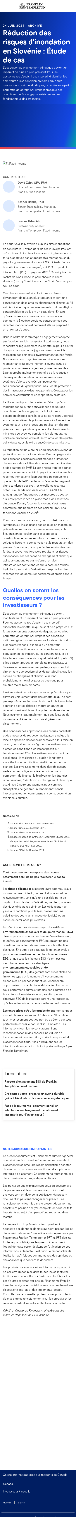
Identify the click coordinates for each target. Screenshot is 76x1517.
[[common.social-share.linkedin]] (12, 1061)
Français (7, 1502)
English (21, 1502)
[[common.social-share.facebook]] (6, 1061)
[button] (38, 1491)
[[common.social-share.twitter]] (18, 1061)
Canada (8, 1484)
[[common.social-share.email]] (24, 1061)
